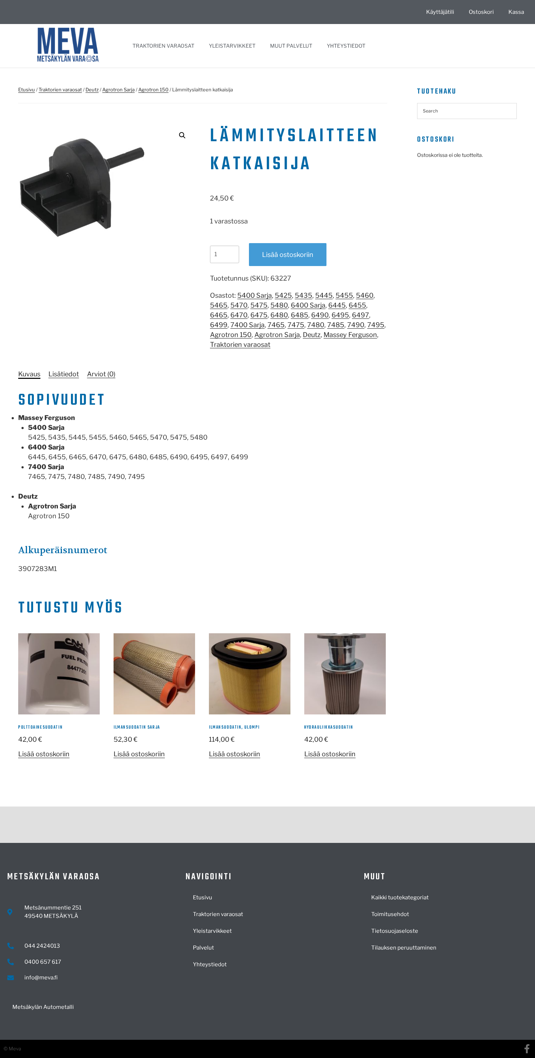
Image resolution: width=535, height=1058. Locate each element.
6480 (279, 315)
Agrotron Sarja (118, 89)
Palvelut (203, 947)
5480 (279, 305)
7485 (335, 325)
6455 (357, 305)
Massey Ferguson (350, 334)
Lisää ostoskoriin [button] (44, 754)
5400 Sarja (254, 295)
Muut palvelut (291, 46)
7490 (355, 325)
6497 (360, 315)
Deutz (92, 89)
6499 (218, 325)
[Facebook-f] (526, 1048)
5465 (218, 305)
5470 (238, 305)
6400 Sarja (308, 305)
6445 (337, 305)
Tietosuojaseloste (394, 931)
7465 (276, 325)
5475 (259, 305)
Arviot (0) (101, 374)
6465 (218, 315)
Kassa (516, 12)
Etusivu (26, 89)
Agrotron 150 (153, 89)
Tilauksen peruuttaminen (403, 947)
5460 (364, 295)
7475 (296, 325)
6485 (299, 315)
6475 (259, 315)
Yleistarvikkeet (232, 46)
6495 (340, 315)
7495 (375, 325)
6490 (320, 315)
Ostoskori (481, 12)
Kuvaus (29, 374)
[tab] (29, 374)
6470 (238, 315)
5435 (303, 295)
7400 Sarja (247, 325)
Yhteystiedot (346, 46)
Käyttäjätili (440, 12)
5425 (283, 295)
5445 (324, 295)
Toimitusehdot (390, 914)
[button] (182, 135)
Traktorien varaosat (163, 46)
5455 (344, 295)
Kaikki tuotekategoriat (400, 897)
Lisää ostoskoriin (287, 254)
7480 (315, 325)
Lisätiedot (63, 374)
